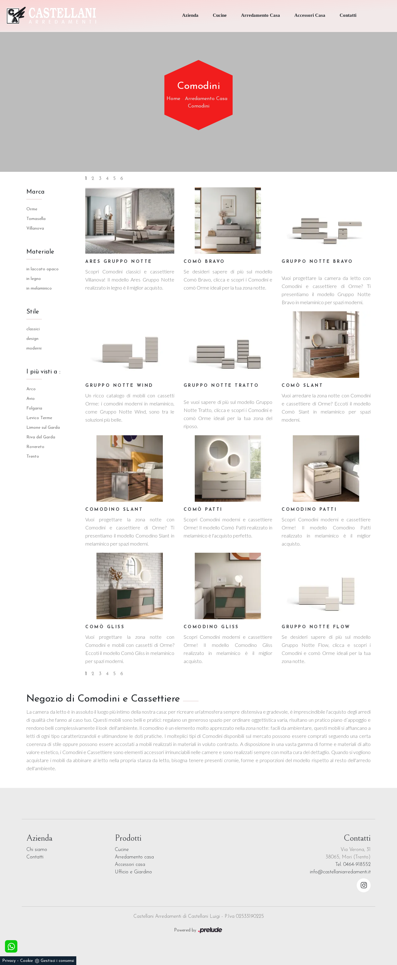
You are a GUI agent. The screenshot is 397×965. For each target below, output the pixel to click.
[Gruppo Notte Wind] (129, 344)
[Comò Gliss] (129, 586)
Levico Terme (39, 418)
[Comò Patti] (228, 468)
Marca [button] (35, 192)
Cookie (26, 961)
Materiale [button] (40, 252)
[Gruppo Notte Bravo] (326, 220)
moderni (34, 348)
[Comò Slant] (326, 344)
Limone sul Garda (43, 427)
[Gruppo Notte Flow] (326, 586)
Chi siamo (36, 849)
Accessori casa (130, 864)
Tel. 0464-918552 (353, 864)
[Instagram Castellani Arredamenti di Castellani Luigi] (364, 885)
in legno (33, 279)
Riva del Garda (40, 437)
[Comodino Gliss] (228, 586)
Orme (31, 209)
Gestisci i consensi (57, 961)
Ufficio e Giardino (133, 872)
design (32, 338)
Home (173, 98)
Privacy (9, 961)
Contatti (348, 15)
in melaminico (39, 288)
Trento (32, 456)
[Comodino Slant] (129, 468)
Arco (31, 389)
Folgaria (34, 408)
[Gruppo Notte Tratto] (228, 344)
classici (33, 329)
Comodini (198, 106)
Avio (30, 398)
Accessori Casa (309, 15)
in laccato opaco (42, 269)
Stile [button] (32, 312)
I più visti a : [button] (43, 372)
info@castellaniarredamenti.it (340, 872)
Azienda (190, 15)
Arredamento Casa (260, 15)
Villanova (35, 228)
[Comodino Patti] (326, 468)
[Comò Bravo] (228, 220)
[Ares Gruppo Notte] (129, 220)
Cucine (220, 15)
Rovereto (35, 447)
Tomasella (36, 219)
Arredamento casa (134, 857)
